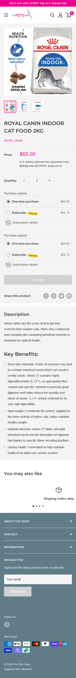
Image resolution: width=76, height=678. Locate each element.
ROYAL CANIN (13, 140)
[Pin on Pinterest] (54, 296)
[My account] (60, 15)
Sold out (38, 279)
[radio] (8, 201)
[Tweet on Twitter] (61, 296)
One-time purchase (25, 201)
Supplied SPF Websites (18, 669)
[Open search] (52, 15)
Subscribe (24, 213)
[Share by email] (69, 296)
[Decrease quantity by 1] (24, 180)
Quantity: (10, 180)
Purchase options (15, 193)
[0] (68, 15)
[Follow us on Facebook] (7, 624)
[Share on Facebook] (46, 296)
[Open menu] (6, 15)
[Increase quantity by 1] (49, 180)
